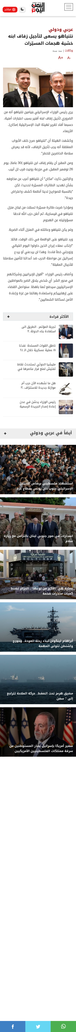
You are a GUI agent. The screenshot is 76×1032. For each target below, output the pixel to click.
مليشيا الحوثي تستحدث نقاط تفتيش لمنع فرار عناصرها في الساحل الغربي (36, 369)
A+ (60, 57)
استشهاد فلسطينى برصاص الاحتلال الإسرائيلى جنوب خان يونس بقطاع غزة (45, 486)
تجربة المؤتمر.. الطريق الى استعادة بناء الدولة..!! (38, 329)
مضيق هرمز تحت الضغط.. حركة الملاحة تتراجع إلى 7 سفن (40, 696)
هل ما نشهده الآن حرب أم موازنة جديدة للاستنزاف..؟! (38, 385)
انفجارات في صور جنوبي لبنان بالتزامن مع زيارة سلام (38, 538)
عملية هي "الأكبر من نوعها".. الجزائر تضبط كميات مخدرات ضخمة (42, 591)
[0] (12, 1026)
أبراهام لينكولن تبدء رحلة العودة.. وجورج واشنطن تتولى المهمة (43, 643)
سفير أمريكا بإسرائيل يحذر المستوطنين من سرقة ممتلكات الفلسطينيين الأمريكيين (41, 748)
